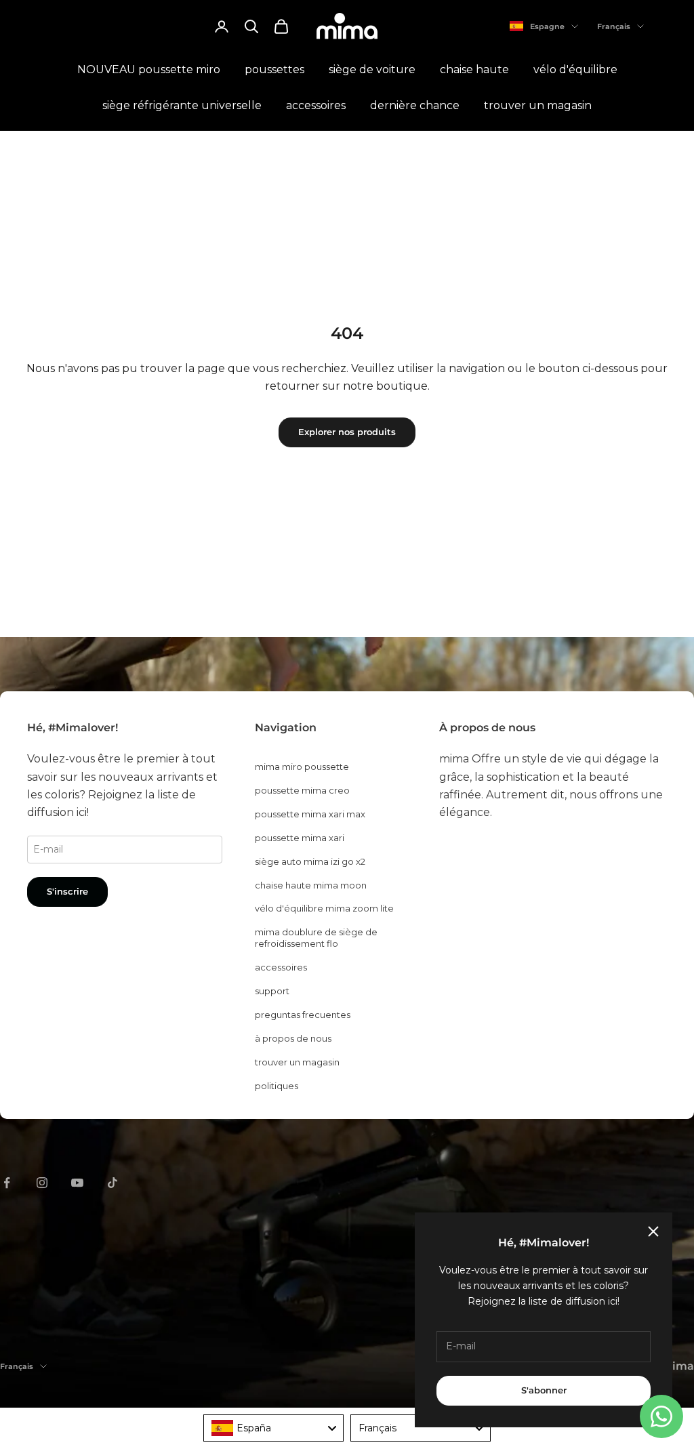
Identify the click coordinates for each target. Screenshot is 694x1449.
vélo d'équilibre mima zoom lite (324, 908)
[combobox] (273, 1428)
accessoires (316, 105)
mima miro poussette (302, 766)
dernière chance (415, 105)
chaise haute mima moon (311, 885)
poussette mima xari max (310, 814)
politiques (276, 1085)
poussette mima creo (302, 790)
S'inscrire (67, 891)
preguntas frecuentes (302, 1014)
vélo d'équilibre (575, 69)
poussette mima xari (299, 837)
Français (613, 26)
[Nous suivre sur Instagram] (42, 1182)
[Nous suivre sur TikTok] (112, 1182)
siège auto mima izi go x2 (310, 861)
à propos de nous (293, 1038)
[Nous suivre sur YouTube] (77, 1182)
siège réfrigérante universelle (182, 105)
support (272, 990)
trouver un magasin (538, 105)
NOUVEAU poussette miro (148, 69)
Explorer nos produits (347, 431)
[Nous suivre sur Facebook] (7, 1182)
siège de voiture (372, 69)
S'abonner (544, 1390)
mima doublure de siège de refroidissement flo (316, 937)
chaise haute (474, 69)
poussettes (274, 69)
